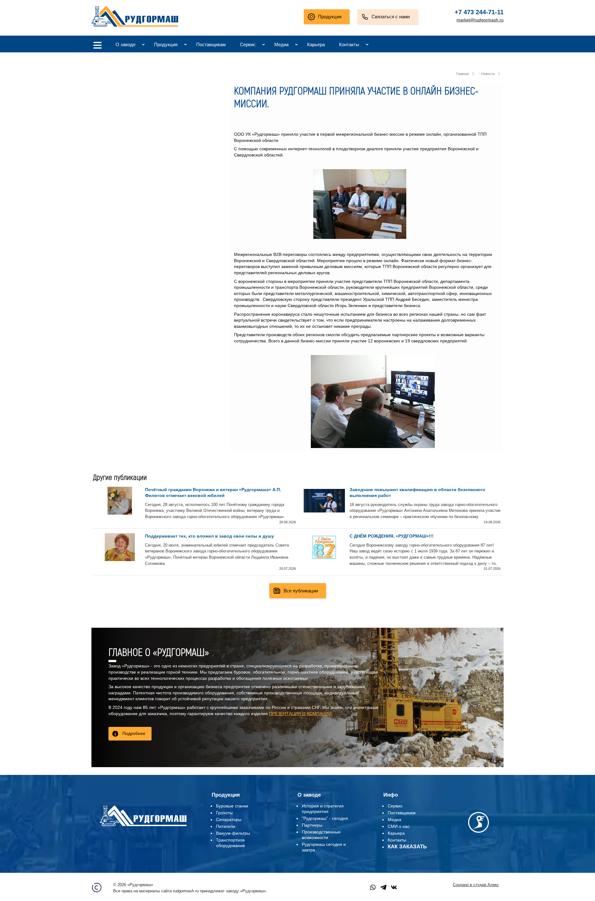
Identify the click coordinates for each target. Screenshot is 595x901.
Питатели (225, 826)
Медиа (281, 44)
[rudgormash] (143, 827)
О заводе (125, 44)
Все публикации (301, 590)
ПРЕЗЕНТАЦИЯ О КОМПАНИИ (300, 713)
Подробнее (133, 733)
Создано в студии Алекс (476, 885)
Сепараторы (228, 819)
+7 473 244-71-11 (479, 12)
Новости (488, 74)
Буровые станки (232, 805)
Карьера (316, 44)
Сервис (248, 44)
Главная (462, 74)
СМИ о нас (399, 826)
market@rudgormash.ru (480, 19)
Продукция (330, 16)
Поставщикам (211, 44)
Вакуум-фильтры (233, 833)
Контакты (349, 44)
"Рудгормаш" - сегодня (325, 818)
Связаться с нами (391, 16)
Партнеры (312, 825)
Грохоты (224, 812)
